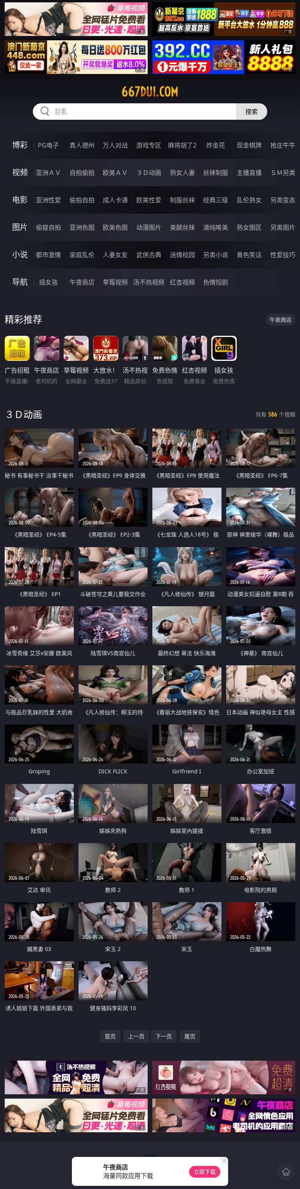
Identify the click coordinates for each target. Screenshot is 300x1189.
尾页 (189, 1036)
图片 (20, 227)
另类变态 (282, 200)
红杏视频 (182, 282)
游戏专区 (148, 145)
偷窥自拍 (48, 227)
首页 (110, 1036)
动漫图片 (148, 227)
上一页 (136, 1036)
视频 (20, 172)
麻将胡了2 (182, 145)
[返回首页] (286, 1171)
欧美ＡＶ (115, 172)
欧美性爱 (148, 200)
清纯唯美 (215, 227)
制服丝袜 (182, 200)
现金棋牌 (249, 145)
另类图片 (282, 227)
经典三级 (215, 200)
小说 (20, 254)
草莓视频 (115, 282)
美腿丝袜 (182, 227)
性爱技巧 (282, 254)
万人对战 (115, 145)
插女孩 (48, 282)
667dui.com (150, 91)
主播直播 (249, 172)
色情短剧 (215, 282)
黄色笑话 (249, 254)
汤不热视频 (148, 282)
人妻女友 (115, 254)
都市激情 (48, 254)
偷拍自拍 (82, 200)
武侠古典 (148, 254)
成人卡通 (115, 200)
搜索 (251, 111)
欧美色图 (115, 227)
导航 (20, 282)
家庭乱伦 (82, 254)
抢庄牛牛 (282, 145)
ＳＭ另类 (282, 172)
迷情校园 (182, 254)
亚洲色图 (82, 227)
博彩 (20, 145)
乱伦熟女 (249, 200)
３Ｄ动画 (148, 172)
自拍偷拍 (82, 172)
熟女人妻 (182, 172)
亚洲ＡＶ (48, 172)
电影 (20, 200)
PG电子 (48, 145)
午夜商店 (82, 282)
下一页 (163, 1036)
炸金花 (215, 145)
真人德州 (82, 145)
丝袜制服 (215, 172)
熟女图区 (249, 227)
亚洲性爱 (48, 200)
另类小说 (215, 254)
